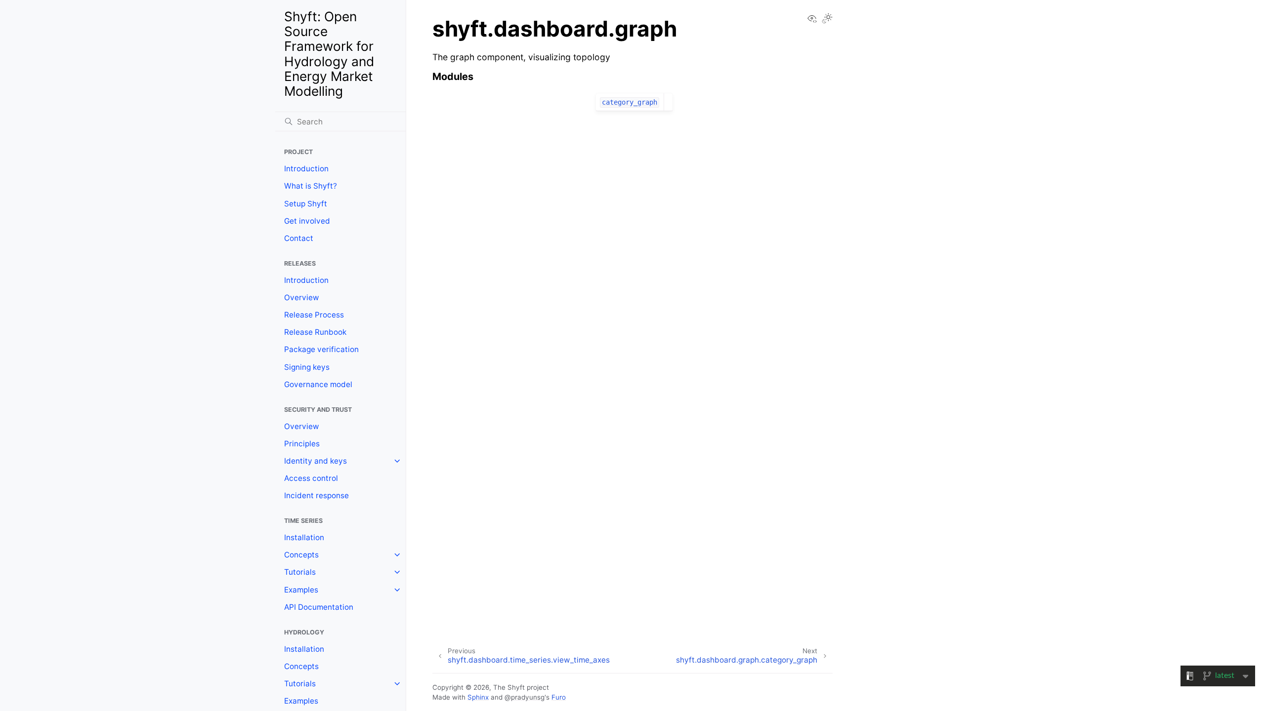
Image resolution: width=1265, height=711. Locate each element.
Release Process (314, 314)
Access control (311, 478)
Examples (301, 589)
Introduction (306, 168)
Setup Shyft (305, 203)
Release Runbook (315, 332)
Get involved (307, 221)
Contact (298, 238)
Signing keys (307, 367)
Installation (304, 537)
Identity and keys (315, 461)
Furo (558, 697)
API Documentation (318, 607)
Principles (302, 443)
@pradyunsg (525, 697)
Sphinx (478, 697)
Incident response (316, 495)
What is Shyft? (310, 186)
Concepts (301, 554)
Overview (301, 297)
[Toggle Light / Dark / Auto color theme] (827, 19)
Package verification (321, 349)
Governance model (318, 384)
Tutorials (300, 572)
